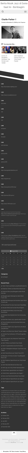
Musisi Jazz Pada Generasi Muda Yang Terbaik (13, 376)
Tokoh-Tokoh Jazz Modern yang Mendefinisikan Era (14, 286)
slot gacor (3, 128)
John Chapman (21, 22)
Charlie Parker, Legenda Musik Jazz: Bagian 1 (12, 373)
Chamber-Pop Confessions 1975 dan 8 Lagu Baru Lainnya (11, 392)
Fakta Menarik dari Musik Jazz (11, 399)
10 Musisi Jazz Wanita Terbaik (19, 390)
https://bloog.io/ (15, 223)
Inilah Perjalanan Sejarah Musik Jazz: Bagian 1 (13, 381)
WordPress (13, 442)
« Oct (2, 268)
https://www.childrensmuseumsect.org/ (10, 213)
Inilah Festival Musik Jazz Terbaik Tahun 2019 (13, 353)
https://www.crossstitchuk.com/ (9, 95)
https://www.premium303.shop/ (8, 187)
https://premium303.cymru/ (7, 195)
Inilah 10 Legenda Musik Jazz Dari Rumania (12, 345)
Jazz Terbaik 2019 (9, 401)
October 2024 (5, 415)
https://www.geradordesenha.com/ (9, 170)
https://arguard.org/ (6, 178)
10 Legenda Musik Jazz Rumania (7, 390)
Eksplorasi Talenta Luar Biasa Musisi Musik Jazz (13, 288)
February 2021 (5, 423)
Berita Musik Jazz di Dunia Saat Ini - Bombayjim (14, 5)
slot (2, 111)
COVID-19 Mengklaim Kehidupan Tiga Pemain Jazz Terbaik (5, 59)
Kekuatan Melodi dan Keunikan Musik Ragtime (13, 307)
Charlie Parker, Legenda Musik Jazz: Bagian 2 (12, 370)
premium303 (4, 153)
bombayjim (5, 277)
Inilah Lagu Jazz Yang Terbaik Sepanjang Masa (13, 367)
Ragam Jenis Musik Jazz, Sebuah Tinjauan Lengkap (14, 331)
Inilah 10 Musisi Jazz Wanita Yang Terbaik (12, 343)
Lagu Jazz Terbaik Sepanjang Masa (19, 401)
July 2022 (4, 421)
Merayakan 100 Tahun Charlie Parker (8, 403)
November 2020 (6, 426)
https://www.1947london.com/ (8, 203)
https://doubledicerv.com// (15, 235)
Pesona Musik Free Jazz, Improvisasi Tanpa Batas (14, 305)
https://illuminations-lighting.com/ (9, 86)
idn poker (3, 136)
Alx (22, 442)
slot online (3, 103)
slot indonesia (4, 145)
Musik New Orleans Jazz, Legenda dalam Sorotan (14, 319)
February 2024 (5, 418)
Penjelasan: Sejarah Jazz (8, 405)
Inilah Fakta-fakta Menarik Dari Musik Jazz (12, 364)
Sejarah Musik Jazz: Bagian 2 (6, 407)
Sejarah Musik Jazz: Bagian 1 (18, 405)
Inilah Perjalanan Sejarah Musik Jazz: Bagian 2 (13, 378)
